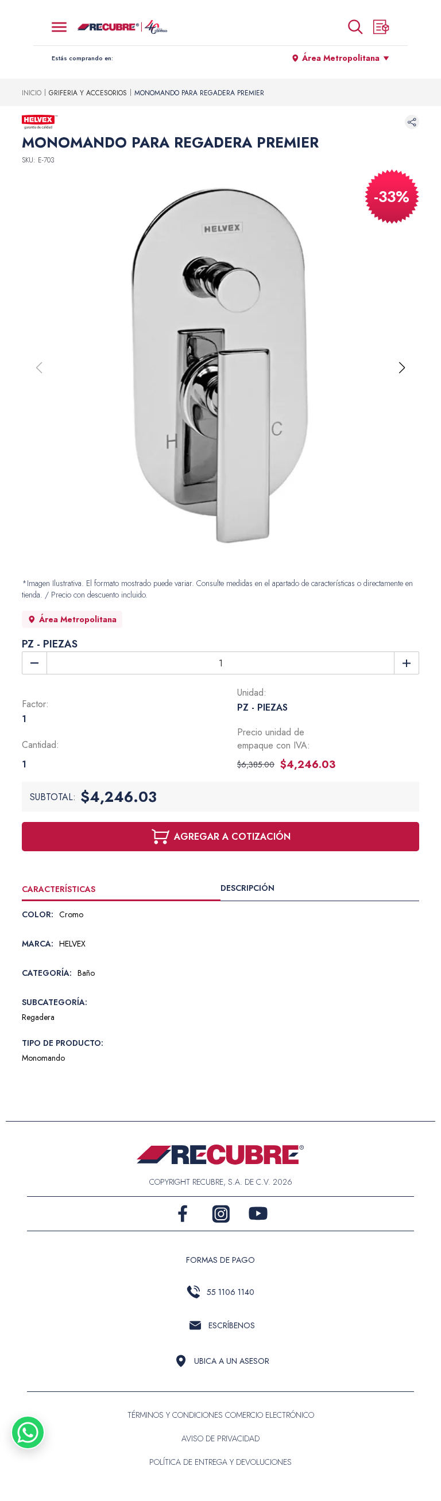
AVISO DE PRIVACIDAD (220, 1438)
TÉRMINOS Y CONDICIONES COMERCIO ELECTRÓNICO (220, 1415)
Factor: (35, 704)
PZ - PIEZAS (50, 644)
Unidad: (251, 692)
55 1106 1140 (230, 1292)
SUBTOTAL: (53, 797)
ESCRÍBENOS (231, 1325)
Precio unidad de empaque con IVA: (273, 739)
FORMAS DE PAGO (220, 1260)
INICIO (31, 93)
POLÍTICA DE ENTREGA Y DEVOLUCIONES (220, 1462)
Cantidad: (40, 744)
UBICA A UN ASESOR (231, 1361)
